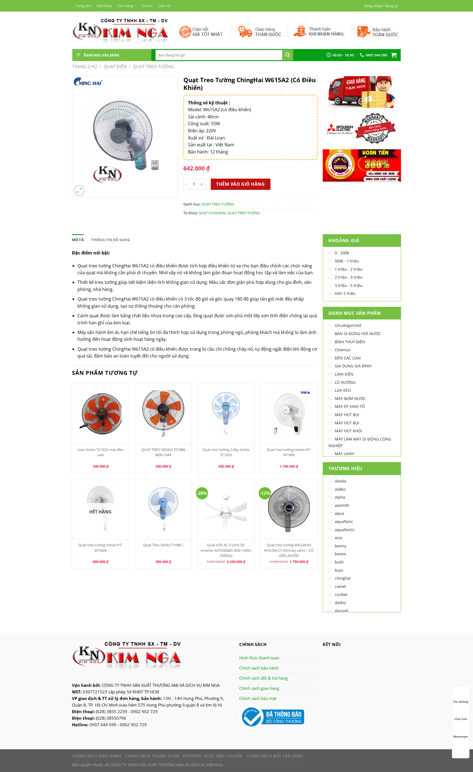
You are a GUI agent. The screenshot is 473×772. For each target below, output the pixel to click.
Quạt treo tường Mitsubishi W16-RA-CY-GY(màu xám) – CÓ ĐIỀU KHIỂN (288, 550)
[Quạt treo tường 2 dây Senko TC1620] (226, 413)
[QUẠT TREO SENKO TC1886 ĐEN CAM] (163, 413)
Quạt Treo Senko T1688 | (163, 544)
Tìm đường (460, 702)
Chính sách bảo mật (257, 698)
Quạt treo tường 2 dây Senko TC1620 (226, 452)
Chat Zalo (460, 719)
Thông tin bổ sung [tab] (110, 239)
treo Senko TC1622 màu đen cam (100, 452)
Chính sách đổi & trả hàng (263, 678)
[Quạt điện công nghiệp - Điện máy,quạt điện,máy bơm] (120, 30)
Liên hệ (164, 5)
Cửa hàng (125, 5)
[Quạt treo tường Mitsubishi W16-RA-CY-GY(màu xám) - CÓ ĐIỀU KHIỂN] (289, 509)
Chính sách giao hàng (259, 688)
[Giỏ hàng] (394, 55)
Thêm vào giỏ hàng (240, 184)
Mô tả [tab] (78, 239)
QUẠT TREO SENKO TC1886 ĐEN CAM (163, 452)
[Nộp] (287, 55)
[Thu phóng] (79, 190)
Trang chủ (83, 5)
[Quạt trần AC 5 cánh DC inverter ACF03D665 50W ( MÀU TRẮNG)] (226, 509)
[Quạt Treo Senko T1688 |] (163, 509)
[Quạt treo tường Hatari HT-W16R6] (289, 413)
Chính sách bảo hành (259, 668)
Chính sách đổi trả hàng (274, 756)
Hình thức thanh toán (259, 658)
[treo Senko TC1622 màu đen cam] (100, 413)
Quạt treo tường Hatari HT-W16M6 (100, 547)
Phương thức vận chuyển (213, 756)
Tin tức (147, 5)
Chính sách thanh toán (152, 756)
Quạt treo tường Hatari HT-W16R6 (289, 452)
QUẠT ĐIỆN (115, 67)
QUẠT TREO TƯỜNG (153, 67)
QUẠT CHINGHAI (212, 212)
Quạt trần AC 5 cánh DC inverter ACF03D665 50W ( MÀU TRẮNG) (226, 550)
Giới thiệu (104, 5)
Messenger (460, 736)
